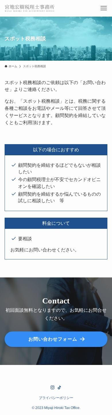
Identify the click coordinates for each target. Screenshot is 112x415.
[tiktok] (59, 387)
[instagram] (52, 387)
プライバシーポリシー (56, 398)
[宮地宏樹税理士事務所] (29, 8)
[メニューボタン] (103, 8)
